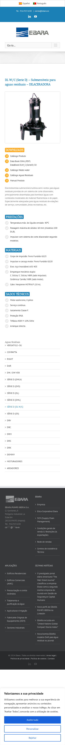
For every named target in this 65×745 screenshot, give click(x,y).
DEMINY (11, 454)
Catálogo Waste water (20, 170)
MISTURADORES (14, 461)
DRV (9, 420)
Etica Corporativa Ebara (47, 511)
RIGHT (10, 359)
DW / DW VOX (13, 372)
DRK (9, 447)
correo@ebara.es (42, 11)
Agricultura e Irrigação (17, 610)
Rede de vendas (44, 541)
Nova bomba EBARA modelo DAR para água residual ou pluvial (47, 637)
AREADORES (13, 468)
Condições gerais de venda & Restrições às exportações (47, 531)
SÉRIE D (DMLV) (14, 379)
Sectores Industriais (15, 627)
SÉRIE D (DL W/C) (15, 406)
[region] (32, 716)
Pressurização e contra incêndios (17, 592)
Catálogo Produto (18, 156)
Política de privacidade (19, 658)
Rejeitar (32, 737)
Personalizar (32, 728)
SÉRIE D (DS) (13, 413)
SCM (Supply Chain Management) (45, 520)
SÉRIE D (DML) (14, 400)
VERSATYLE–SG (14, 345)
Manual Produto (17, 180)
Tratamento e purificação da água (15, 602)
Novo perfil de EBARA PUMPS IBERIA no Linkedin (47, 610)
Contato (51, 658)
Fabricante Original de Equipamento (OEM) (17, 619)
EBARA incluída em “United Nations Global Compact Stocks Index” (47, 623)
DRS (9, 441)
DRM (9, 434)
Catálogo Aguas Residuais (21, 175)
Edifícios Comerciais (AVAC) (16, 582)
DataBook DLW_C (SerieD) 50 (23, 164)
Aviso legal (51, 655)
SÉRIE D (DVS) (13, 386)
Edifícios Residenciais (16, 573)
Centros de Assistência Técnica (47, 550)
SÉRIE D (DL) (13, 393)
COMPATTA (12, 352)
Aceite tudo (32, 719)
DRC (9, 427)
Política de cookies (38, 658)
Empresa (41, 504)
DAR (9, 365)
